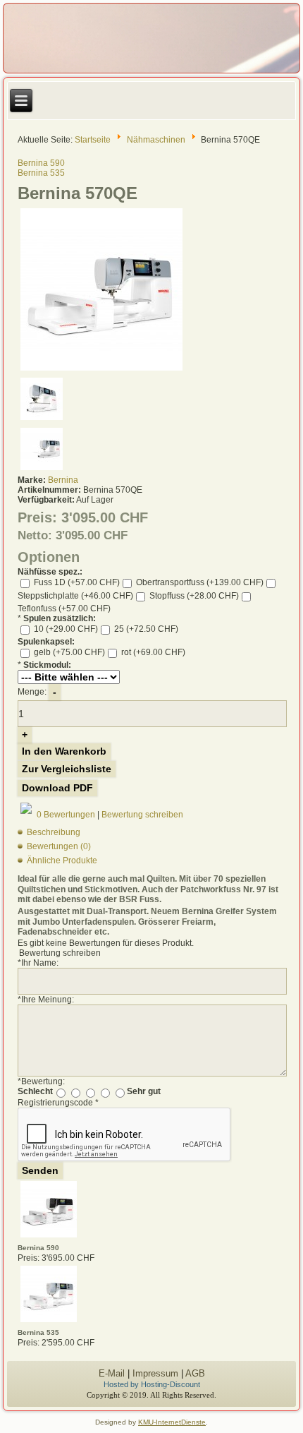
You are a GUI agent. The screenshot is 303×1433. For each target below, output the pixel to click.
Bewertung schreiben (142, 814)
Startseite (93, 139)
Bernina (63, 480)
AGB (195, 1373)
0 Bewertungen (66, 814)
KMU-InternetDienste (172, 1422)
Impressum (155, 1373)
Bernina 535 (41, 173)
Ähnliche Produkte (62, 860)
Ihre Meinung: (46, 1000)
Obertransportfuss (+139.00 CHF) (199, 582)
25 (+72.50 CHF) (145, 629)
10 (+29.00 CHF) (65, 629)
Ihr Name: (38, 963)
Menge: (32, 691)
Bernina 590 (41, 163)
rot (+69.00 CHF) (152, 652)
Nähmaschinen (156, 139)
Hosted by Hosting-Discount (152, 1384)
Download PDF (57, 787)
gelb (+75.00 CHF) (68, 652)
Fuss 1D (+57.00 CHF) (76, 582)
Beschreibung (53, 832)
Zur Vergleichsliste (66, 768)
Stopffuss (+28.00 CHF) (193, 596)
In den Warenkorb (64, 751)
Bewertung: (41, 1081)
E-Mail (112, 1373)
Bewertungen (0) (59, 846)
